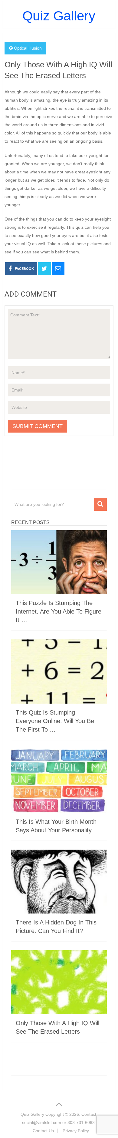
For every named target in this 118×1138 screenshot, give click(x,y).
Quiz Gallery (58, 15)
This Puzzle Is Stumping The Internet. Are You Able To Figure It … (58, 611)
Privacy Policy (76, 1130)
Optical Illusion (28, 48)
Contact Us (43, 1130)
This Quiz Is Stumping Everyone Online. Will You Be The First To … (55, 721)
